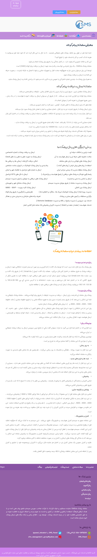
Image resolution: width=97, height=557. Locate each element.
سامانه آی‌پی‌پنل (59, 12)
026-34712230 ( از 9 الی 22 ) (77, 532)
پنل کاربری (87, 485)
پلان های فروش (85, 481)
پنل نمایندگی (86, 494)
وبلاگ (40, 467)
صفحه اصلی (86, 36)
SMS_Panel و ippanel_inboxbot (45, 532)
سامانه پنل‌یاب (74, 12)
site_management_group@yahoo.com (43, 537)
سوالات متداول (77, 467)
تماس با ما (90, 467)
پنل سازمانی (86, 490)
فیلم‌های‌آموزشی (51, 467)
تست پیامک (64, 467)
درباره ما (88, 498)
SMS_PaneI (82, 537)
